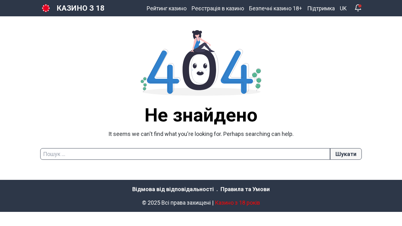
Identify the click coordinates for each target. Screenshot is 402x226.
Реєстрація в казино (218, 8)
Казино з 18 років (237, 202)
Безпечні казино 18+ (275, 8)
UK (343, 8)
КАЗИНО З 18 (81, 8)
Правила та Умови (245, 189)
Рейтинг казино (167, 8)
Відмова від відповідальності (173, 189)
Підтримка (321, 8)
